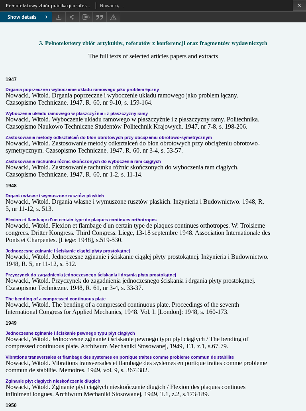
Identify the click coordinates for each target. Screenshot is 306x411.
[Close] (299, 5)
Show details (22, 17)
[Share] (72, 17)
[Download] (58, 17)
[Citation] (99, 17)
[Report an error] (113, 17)
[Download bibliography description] (86, 17)
